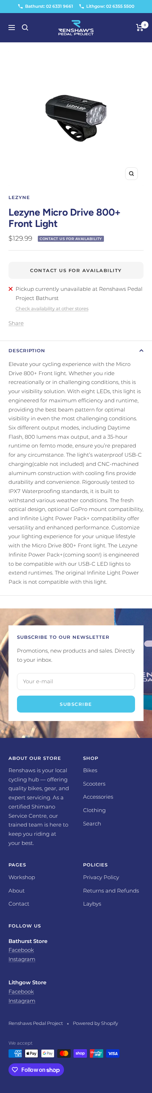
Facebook (21, 950)
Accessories (98, 796)
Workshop (21, 877)
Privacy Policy (101, 877)
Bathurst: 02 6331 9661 (49, 6)
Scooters (94, 783)
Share (16, 323)
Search (92, 823)
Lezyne (19, 197)
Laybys (92, 903)
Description (26, 350)
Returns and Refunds (111, 890)
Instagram (21, 959)
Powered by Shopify (95, 1023)
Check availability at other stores (52, 308)
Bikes (90, 770)
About (16, 890)
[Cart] (140, 27)
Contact (18, 903)
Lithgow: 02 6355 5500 (110, 6)
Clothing (94, 810)
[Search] (25, 27)
